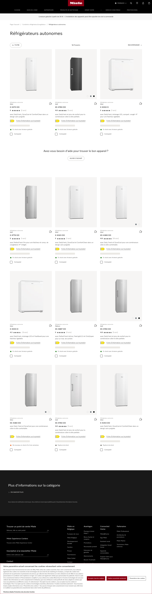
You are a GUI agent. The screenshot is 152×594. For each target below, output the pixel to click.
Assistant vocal (105, 541)
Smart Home (89, 10)
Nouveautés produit (90, 546)
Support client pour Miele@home (106, 558)
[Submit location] (47, 531)
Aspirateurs (49, 10)
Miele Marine (121, 541)
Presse (69, 551)
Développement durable (72, 542)
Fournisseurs (71, 554)
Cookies (32, 592)
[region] (76, 578)
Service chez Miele (113, 10)
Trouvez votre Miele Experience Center (19, 543)
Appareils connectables (104, 552)
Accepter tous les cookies (96, 578)
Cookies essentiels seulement (117, 578)
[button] (87, 96)
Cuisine (17, 10)
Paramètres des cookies (137, 578)
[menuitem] (18, 9)
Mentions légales (8, 592)
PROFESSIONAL (132, 10)
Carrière (69, 547)
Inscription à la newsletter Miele (21, 551)
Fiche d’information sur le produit (28, 121)
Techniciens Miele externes (122, 545)
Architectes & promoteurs (121, 536)
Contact (69, 562)
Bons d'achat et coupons (89, 538)
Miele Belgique (72, 537)
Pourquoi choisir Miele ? (89, 532)
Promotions (87, 543)
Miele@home (104, 534)
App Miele (103, 537)
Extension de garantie (88, 551)
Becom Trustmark (89, 560)
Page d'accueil (14, 24)
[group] (31, 92)
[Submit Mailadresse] (47, 555)
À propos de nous (73, 534)
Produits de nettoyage (69, 10)
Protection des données (21, 592)
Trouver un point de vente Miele (21, 527)
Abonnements (88, 556)
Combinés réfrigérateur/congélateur (34, 24)
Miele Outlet (71, 558)
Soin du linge (32, 10)
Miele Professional (123, 531)
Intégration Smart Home (106, 546)
